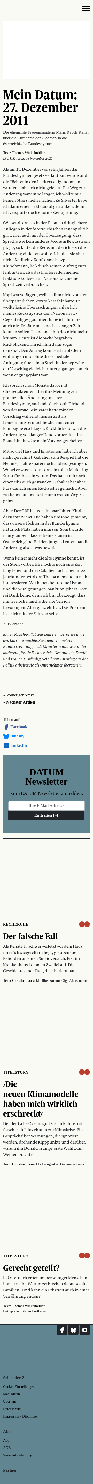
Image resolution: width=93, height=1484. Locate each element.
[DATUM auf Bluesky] (73, 1330)
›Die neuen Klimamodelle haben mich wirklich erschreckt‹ (40, 1099)
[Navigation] (86, 9)
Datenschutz (12, 1409)
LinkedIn (18, 745)
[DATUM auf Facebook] (62, 1330)
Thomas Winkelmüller (28, 153)
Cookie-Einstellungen (19, 1387)
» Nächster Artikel (19, 702)
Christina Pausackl (25, 981)
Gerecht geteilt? (31, 1268)
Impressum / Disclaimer (20, 1416)
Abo (6, 1440)
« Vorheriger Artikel (19, 695)
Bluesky (17, 736)
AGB (7, 1448)
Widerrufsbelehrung (17, 1455)
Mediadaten (11, 1394)
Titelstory (16, 1072)
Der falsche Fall (30, 936)
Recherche (15, 925)
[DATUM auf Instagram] (85, 1330)
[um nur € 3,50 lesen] (84, 924)
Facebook (18, 727)
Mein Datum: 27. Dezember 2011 (40, 107)
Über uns (9, 1402)
